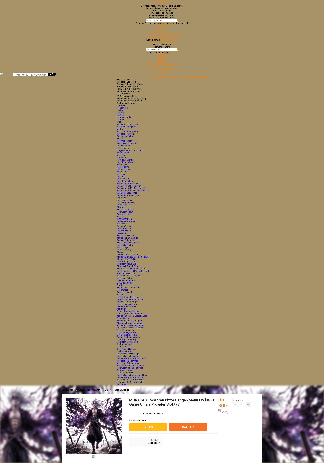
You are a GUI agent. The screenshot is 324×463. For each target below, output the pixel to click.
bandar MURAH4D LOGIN (162, 25)
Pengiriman (162, 35)
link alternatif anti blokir (162, 42)
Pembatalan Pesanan (172, 33)
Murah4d (162, 1)
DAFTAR (162, 57)
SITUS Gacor (162, 28)
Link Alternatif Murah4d (162, 3)
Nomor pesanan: (162, 47)
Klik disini (172, 52)
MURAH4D (154, 443)
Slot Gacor (141, 420)
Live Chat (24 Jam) (170, 40)
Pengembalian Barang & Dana (162, 37)
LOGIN (162, 55)
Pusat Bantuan (162, 30)
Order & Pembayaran (152, 33)
